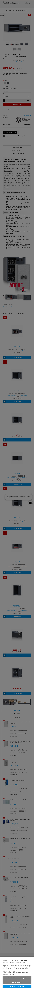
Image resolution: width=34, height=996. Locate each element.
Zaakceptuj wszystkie (17, 986)
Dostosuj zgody (17, 982)
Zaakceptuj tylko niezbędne (17, 978)
